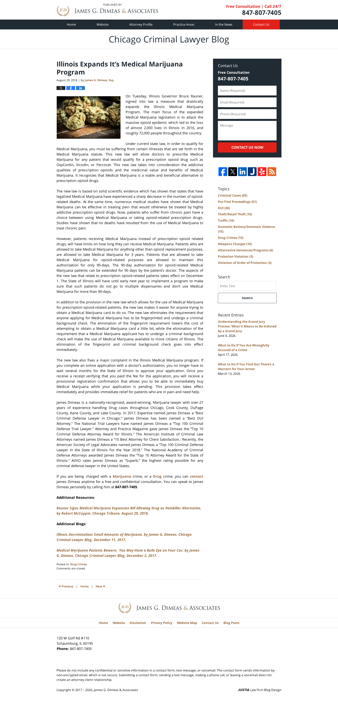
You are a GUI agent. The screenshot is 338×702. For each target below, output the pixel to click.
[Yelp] (262, 171)
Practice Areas (183, 24)
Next (100, 586)
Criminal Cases (232, 195)
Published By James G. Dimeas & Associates (253, 9)
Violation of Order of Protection (244, 263)
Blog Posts (231, 623)
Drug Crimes (78, 564)
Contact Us (261, 24)
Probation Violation (235, 256)
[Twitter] (232, 171)
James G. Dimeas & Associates (116, 690)
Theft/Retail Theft (235, 214)
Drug (157, 476)
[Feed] (271, 171)
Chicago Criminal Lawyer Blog (107, 10)
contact (196, 476)
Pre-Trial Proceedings (237, 202)
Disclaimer (138, 623)
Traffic (226, 220)
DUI (224, 208)
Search (247, 298)
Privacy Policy (161, 623)
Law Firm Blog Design (259, 690)
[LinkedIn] (242, 171)
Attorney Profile (141, 24)
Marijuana (122, 476)
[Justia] (252, 171)
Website (103, 24)
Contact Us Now (247, 147)
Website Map (187, 623)
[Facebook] (222, 171)
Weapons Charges (235, 244)
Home (71, 24)
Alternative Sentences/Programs (245, 250)
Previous (65, 586)
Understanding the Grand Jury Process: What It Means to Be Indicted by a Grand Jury (247, 326)
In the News (223, 24)
